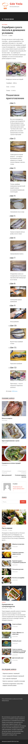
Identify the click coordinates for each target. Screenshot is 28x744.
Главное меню (9, 19)
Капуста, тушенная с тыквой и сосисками (14, 681)
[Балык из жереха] (14, 416)
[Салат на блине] (6, 629)
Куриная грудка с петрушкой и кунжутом (19, 561)
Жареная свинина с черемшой (11, 673)
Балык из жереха (7, 418)
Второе (3, 526)
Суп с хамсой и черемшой (10, 678)
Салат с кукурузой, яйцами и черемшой (13, 676)
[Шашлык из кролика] (6, 549)
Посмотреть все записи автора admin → (18, 488)
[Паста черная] (14, 524)
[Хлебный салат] (6, 646)
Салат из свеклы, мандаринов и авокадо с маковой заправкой (19, 651)
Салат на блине (16, 624)
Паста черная (7, 528)
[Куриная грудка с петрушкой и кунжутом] (6, 566)
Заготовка (4, 24)
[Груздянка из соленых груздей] (14, 461)
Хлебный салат (16, 641)
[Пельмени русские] (6, 574)
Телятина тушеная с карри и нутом (18, 553)
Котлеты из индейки (18, 577)
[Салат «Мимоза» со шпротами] (6, 637)
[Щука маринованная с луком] (14, 439)
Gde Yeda (16, 4)
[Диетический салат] (6, 663)
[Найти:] (14, 502)
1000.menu (14, 391)
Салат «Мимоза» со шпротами (18, 633)
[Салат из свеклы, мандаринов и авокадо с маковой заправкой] (6, 654)
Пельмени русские (17, 569)
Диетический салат (18, 658)
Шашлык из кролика (18, 544)
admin (10, 35)
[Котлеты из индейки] (6, 583)
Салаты (4, 602)
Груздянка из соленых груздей (11, 463)
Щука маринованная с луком (10, 440)
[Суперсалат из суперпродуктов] (14, 601)
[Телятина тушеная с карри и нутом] (6, 557)
